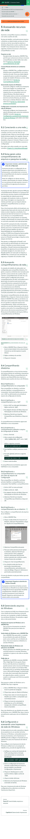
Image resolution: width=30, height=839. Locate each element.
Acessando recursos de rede (8, 16)
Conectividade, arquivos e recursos (9, 14)
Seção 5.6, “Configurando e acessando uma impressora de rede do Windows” (15, 116)
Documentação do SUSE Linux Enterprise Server (12, 9)
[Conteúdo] (27, 14)
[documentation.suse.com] (3, 7)
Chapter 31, (17, 148)
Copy (26, 446)
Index (6, 7)
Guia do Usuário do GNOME (8, 11)
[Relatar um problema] (27, 31)
